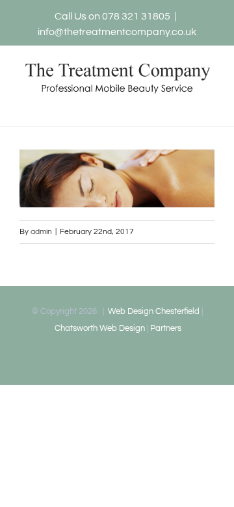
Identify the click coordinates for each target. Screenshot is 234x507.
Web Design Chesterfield (153, 311)
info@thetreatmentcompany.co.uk (117, 32)
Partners (165, 328)
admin (41, 232)
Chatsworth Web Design (99, 328)
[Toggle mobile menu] (209, 106)
